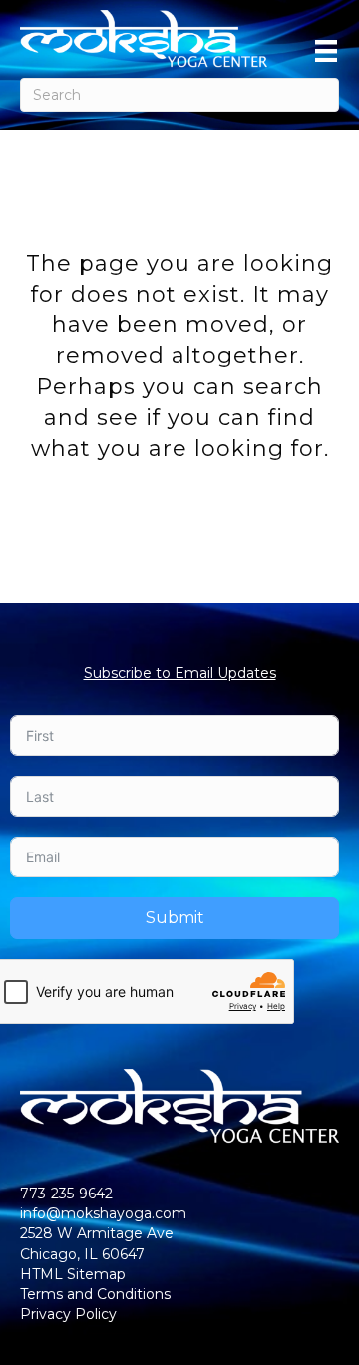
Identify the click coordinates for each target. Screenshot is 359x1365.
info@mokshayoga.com (103, 1213)
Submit (175, 917)
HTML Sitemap (73, 1274)
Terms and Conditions (95, 1294)
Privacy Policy (68, 1314)
